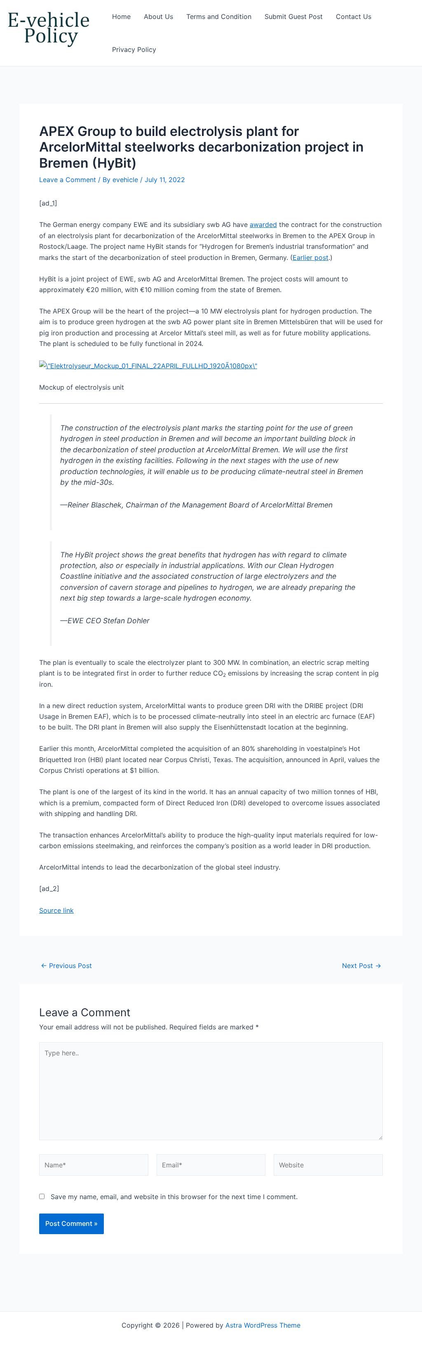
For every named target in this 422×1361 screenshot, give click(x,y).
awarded (263, 224)
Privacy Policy (134, 49)
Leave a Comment (67, 179)
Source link (56, 910)
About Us (158, 16)
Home (121, 16)
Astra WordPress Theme (262, 1325)
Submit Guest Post (294, 16)
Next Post (361, 965)
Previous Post (66, 965)
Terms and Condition (218, 16)
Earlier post (310, 257)
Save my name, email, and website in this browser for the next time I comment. (174, 1197)
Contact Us (353, 16)
